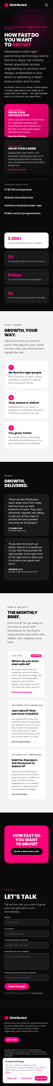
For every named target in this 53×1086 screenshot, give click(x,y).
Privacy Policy (38, 993)
